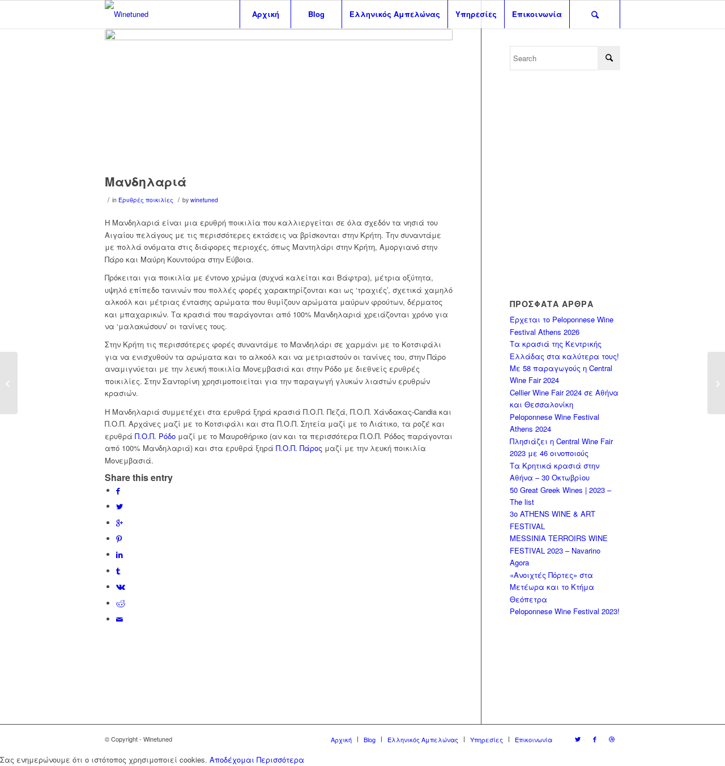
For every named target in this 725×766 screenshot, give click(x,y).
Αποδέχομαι (232, 759)
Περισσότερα (280, 759)
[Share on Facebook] (118, 490)
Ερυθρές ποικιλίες (145, 199)
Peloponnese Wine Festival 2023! (565, 611)
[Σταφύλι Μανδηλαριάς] (279, 98)
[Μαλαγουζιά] (716, 383)
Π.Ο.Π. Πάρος (299, 447)
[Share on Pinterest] (119, 538)
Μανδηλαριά (145, 181)
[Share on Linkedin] (119, 554)
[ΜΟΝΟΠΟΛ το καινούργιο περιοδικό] (9, 383)
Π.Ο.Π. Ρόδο (155, 436)
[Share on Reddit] (120, 603)
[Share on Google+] (119, 522)
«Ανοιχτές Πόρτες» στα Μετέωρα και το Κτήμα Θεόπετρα (552, 587)
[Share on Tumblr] (118, 570)
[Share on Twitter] (119, 506)
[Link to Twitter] (577, 738)
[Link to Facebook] (594, 738)
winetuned (204, 199)
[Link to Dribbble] (611, 738)
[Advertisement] (605, 183)
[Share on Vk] (120, 586)
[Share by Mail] (119, 619)
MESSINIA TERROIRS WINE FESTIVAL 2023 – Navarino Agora (559, 550)
